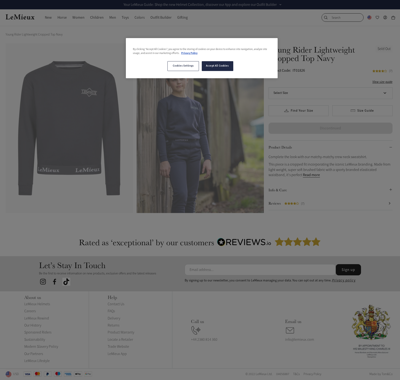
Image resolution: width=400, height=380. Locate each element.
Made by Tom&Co (381, 374)
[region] (202, 58)
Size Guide (365, 110)
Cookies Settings (183, 66)
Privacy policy (344, 280)
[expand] (280, 4)
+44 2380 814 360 (204, 339)
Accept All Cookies (217, 66)
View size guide (382, 82)
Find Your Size (302, 110)
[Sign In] (385, 17)
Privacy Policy (189, 53)
